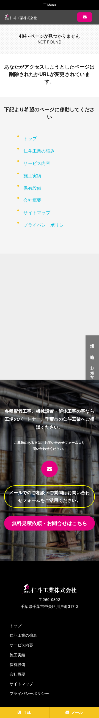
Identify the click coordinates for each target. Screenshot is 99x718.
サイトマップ (36, 212)
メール (77, 712)
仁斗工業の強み (39, 151)
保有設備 (32, 188)
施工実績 (32, 175)
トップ (30, 138)
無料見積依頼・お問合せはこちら (49, 523)
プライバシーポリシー (45, 225)
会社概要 (32, 200)
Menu (51, 4)
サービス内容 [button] (36, 163)
